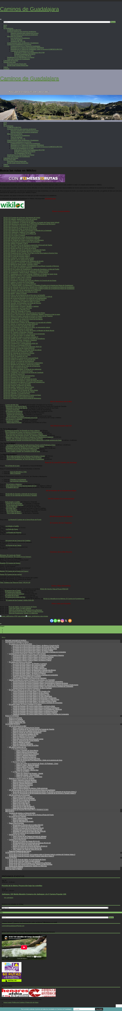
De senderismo (8, 28)
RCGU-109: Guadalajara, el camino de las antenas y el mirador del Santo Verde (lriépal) (31, 222)
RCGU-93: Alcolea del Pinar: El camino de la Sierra (20, 248)
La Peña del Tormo (12, 529)
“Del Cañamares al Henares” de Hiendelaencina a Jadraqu (24, 434)
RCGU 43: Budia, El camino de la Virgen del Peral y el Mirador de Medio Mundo (29, 330)
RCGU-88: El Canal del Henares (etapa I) (17, 256)
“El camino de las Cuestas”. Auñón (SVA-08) (20, 600)
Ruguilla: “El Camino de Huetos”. (10, 563)
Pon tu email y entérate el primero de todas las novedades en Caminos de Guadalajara (46, 1009)
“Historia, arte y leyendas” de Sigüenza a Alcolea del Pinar (24, 438)
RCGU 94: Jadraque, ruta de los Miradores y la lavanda (21, 246)
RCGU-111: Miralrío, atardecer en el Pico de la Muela (20, 219)
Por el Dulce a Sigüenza (14, 484)
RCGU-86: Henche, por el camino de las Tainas (19, 259)
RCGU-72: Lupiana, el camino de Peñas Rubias (19, 282)
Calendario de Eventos (11, 60)
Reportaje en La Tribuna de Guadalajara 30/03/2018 (27, 47)
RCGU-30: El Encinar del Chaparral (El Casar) (18, 351)
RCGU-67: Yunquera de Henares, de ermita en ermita (20, 292)
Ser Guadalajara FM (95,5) (22, 56)
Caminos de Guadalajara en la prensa (19, 44)
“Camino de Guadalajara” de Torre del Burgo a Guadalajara (25, 459)
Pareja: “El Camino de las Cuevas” (11, 574)
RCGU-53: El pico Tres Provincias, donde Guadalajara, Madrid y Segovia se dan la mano (32, 314)
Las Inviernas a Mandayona (18, 481)
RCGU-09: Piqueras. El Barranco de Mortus (17, 385)
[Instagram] (62, 620)
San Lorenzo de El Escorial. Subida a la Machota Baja (26, 611)
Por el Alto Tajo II (11, 510)
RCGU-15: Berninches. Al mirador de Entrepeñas (19, 376)
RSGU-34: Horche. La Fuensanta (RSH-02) (17, 345)
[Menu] (0, 19)
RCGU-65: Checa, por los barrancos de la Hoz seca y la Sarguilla (24, 295)
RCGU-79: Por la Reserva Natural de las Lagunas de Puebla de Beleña (26, 271)
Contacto (6, 68)
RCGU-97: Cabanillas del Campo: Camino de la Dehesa (21, 242)
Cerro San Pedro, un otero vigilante (20, 608)
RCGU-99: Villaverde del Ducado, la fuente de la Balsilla (21, 238)
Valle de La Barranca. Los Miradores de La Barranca (25, 610)
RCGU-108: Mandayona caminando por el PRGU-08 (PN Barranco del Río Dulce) (29, 224)
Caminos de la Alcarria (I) (14, 413)
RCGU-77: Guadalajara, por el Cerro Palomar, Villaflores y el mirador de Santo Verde (30, 274)
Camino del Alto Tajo (11, 405)
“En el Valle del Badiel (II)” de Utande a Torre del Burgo (24, 457)
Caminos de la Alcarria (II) (15, 414)
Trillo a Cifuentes (15, 473)
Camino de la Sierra (12, 421)
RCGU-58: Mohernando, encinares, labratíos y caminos (21, 306)
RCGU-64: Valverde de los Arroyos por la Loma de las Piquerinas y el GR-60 (28, 296)
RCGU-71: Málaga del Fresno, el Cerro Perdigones (20, 284)
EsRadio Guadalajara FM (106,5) (24, 54)
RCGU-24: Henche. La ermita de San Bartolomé (19, 361)
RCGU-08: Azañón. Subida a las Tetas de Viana (19, 387)
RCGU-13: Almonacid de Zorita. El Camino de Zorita (20, 379)
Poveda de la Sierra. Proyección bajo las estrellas (22, 886)
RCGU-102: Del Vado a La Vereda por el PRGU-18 (20, 234)
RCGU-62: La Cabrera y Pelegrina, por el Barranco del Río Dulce (24, 300)
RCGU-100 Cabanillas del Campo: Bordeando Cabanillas (22, 237)
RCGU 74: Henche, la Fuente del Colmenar (17, 279)
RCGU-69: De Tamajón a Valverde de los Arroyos (21, 494)
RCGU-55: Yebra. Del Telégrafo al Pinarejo (17, 311)
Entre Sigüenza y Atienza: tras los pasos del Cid (21, 486)
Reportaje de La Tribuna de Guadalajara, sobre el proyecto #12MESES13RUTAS (36, 49)
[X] (66, 620)
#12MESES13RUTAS (14, 30)
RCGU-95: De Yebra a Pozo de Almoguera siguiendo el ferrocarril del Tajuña (28, 245)
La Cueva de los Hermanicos (15, 594)
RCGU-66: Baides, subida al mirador (15, 293)
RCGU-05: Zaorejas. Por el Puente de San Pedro (19, 392)
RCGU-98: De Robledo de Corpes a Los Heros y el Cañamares (24, 240)
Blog (5, 27)
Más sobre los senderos (14, 36)
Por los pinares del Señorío (14, 505)
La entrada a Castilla (12, 526)
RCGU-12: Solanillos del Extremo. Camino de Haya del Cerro (23, 380)
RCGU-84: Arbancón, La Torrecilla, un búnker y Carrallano (22, 263)
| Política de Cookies (17, 1002)
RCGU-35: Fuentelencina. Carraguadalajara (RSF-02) (21, 343)
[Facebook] (51, 620)
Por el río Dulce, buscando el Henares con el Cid (21, 417)
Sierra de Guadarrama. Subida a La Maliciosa (23, 613)
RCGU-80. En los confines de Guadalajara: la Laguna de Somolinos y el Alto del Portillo (31, 269)
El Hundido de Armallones (14, 411)
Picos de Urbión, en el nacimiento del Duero (23, 607)
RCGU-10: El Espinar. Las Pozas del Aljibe (17, 384)
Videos (6, 67)
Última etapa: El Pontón (14, 422)
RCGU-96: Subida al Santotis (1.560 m (16, 243)
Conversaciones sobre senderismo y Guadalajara (22, 43)
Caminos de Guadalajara (29, 9)
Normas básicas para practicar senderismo (24, 35)
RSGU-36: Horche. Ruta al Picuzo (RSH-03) (54, 589)
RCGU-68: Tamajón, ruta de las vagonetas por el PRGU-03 (22, 290)
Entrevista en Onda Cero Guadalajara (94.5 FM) (29, 52)
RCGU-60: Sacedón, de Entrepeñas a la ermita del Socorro (22, 303)
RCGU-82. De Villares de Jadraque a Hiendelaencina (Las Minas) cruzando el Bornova (31, 266)
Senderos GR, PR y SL (18, 41)
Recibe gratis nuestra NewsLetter (17, 65)
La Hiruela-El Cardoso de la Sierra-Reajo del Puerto (24, 519)
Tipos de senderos (16, 39)
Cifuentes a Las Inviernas (18, 479)
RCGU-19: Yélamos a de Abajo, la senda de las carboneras (22, 369)
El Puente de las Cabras (13, 545)
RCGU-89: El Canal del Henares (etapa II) (17, 254)
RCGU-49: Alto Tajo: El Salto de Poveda (16, 321)
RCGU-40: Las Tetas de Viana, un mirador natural (19, 335)
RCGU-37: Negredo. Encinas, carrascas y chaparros (20, 340)
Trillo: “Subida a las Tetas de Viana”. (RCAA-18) (15, 582)
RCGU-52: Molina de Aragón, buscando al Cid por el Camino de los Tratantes (28, 316)
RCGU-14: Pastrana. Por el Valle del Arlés (17, 377)
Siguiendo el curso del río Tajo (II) (16, 408)
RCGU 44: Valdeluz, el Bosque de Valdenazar (18, 329)
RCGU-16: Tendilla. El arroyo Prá (14, 374)
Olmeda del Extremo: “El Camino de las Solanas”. (15, 556)
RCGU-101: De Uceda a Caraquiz (14, 235)
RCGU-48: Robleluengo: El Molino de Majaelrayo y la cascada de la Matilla (27, 322)
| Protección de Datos (31, 1002)
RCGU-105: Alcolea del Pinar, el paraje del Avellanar (20, 229)
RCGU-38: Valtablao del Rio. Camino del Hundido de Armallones (24, 338)
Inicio (5, 25)
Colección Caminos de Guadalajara (18, 59)
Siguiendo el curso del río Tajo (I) (16, 406)
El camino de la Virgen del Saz (15, 597)
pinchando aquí (50, 198)
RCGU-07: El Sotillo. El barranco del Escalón (18, 388)
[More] (70, 620)
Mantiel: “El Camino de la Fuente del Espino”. (14, 571)
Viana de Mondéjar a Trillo (18, 472)
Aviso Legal (7, 1002)
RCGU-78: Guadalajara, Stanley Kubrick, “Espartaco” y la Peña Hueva (26, 272)
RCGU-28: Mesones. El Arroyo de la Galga (17, 355)
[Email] (59, 620)
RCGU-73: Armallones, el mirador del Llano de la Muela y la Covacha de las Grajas (30, 280)
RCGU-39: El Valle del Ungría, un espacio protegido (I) (21, 337)
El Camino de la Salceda (13, 592)
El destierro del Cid (12, 487)
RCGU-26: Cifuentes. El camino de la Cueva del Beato (21, 358)
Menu (3, 637)
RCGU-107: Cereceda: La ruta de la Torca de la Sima (20, 225)
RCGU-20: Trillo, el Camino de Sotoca (16, 367)
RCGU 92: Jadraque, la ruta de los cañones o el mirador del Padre (25, 250)
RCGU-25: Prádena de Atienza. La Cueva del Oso (19, 359)
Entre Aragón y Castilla (12, 502)
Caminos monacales (12, 409)
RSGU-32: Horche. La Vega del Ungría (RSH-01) (19, 348)
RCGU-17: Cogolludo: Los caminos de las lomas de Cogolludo (23, 372)
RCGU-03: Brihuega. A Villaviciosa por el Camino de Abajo (22, 395)
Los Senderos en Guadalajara (20, 38)
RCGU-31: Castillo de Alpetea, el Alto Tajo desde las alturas (22, 350)
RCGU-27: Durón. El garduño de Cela (16, 356)
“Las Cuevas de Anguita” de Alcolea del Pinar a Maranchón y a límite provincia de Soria (33, 440)
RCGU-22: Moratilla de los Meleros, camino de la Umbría (22, 364)
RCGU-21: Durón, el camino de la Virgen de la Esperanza (22, 366)
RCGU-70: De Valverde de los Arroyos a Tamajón (21, 495)
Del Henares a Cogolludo (14, 419)
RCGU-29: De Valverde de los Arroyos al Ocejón (19, 353)
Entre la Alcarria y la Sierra (15, 416)
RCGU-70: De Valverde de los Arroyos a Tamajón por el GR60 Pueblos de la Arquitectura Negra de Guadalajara (39, 287)
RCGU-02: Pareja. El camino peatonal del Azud (19, 396)
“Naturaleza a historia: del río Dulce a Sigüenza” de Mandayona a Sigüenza (29, 437)
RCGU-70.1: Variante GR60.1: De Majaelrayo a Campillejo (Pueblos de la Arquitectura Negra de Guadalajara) (38, 285)
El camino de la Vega (12, 595)
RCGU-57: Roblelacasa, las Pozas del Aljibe (18, 308)
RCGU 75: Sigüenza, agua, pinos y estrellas (18, 277)
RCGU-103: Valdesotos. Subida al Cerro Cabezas (19, 232)
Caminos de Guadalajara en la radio (22, 51)
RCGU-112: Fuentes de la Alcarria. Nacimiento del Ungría (22, 217)
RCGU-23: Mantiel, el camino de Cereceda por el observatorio (23, 363)
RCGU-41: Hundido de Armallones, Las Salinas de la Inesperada (24, 334)
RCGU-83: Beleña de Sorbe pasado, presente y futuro (21, 264)
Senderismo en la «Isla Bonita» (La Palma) (20, 57)
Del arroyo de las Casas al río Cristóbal (18, 540)
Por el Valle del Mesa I (14, 511)
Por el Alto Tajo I (11, 508)
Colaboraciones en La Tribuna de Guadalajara (25, 46)
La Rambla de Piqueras (13, 532)
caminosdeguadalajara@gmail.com (13, 926)
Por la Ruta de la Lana (12, 466)
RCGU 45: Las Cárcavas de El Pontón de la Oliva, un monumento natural (27, 327)
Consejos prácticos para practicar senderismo (21, 31)
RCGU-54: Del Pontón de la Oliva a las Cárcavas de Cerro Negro (24, 313)
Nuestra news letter (10, 62)
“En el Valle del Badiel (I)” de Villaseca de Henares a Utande (26, 456)
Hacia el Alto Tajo (11, 506)
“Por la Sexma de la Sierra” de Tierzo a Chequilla (21, 450)
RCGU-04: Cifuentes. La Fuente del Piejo (17, 393)
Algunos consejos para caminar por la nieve (24, 33)
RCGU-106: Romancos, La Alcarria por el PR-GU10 (20, 227)
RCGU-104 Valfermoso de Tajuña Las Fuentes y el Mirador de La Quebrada (27, 230)
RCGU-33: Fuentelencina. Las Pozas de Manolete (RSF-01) (23, 346)
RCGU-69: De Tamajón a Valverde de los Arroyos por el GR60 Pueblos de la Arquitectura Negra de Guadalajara (39, 288)
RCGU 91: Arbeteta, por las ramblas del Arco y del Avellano (22, 251)
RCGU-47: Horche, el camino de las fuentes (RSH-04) (21, 324)
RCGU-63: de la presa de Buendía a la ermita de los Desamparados (25, 298)
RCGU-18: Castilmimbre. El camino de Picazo (18, 371)
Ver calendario (8, 897)
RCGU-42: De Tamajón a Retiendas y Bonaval (18, 332)
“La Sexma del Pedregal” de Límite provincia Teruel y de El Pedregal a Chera (31, 445)
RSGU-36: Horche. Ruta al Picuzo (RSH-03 (17, 342)
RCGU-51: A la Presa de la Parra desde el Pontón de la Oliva (23, 317)
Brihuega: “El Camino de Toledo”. (10, 555)
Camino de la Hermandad (14, 503)
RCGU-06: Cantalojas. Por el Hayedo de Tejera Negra (21, 390)
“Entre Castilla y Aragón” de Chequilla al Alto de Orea (23, 451)
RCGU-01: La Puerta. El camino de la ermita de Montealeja (22, 398)
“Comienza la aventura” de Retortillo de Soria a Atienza (22, 430)
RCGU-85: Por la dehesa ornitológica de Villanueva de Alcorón (23, 261)
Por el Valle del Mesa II (14, 513)
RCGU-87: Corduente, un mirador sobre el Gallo (19, 258)
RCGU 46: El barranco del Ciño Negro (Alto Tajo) (19, 325)
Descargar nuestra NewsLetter (16, 64)
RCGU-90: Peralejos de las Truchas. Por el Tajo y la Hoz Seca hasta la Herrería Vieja (31, 253)
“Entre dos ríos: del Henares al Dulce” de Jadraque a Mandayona (26, 435)
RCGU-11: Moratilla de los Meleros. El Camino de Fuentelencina (24, 382)
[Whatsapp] (55, 620)
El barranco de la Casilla (13, 590)
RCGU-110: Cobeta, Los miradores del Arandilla (19, 221)
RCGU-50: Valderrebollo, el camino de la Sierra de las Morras (23, 319)
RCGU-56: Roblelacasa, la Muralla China (17, 309)
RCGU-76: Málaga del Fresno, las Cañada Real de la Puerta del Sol (25, 275)
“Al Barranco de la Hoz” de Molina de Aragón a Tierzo (22, 448)
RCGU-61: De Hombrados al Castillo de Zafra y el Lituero (22, 301)
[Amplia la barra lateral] (0, 623)
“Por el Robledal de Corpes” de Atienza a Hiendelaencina (23, 432)
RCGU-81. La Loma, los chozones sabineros (18, 267)
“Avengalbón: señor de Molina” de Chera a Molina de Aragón (25, 446)
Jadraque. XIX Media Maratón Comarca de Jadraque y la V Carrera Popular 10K (34, 894)
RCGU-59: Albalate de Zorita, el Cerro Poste (18, 305)
